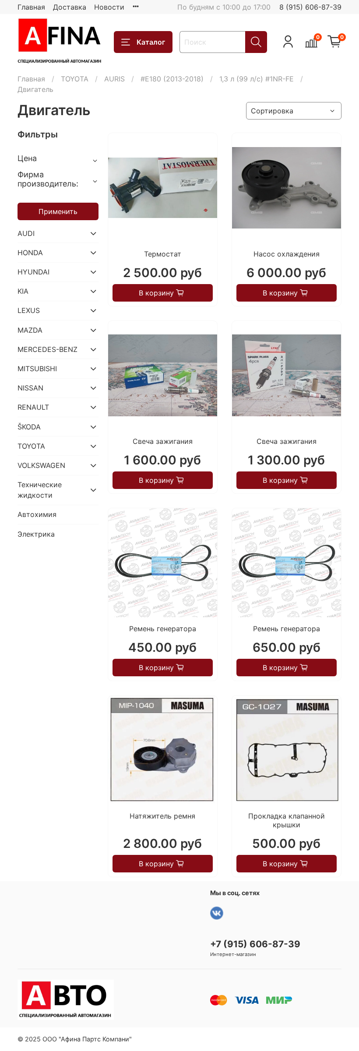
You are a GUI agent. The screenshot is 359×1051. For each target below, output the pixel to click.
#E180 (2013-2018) (172, 78)
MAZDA (30, 330)
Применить (58, 211)
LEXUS (29, 310)
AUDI (26, 233)
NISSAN (30, 387)
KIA (23, 291)
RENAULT (33, 407)
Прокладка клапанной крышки (286, 820)
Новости (109, 7)
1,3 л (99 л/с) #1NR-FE (256, 78)
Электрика (36, 534)
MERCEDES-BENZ (47, 349)
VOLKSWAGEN (41, 465)
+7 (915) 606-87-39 (255, 944)
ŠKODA (29, 426)
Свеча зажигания (163, 441)
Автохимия (37, 514)
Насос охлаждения (286, 254)
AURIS (114, 78)
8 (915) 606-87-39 (310, 7)
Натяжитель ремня (162, 816)
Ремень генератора (162, 628)
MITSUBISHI (37, 368)
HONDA (30, 252)
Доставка (69, 7)
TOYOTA (74, 78)
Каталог (151, 42)
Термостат (162, 254)
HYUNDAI (33, 271)
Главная (31, 7)
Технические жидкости (40, 489)
